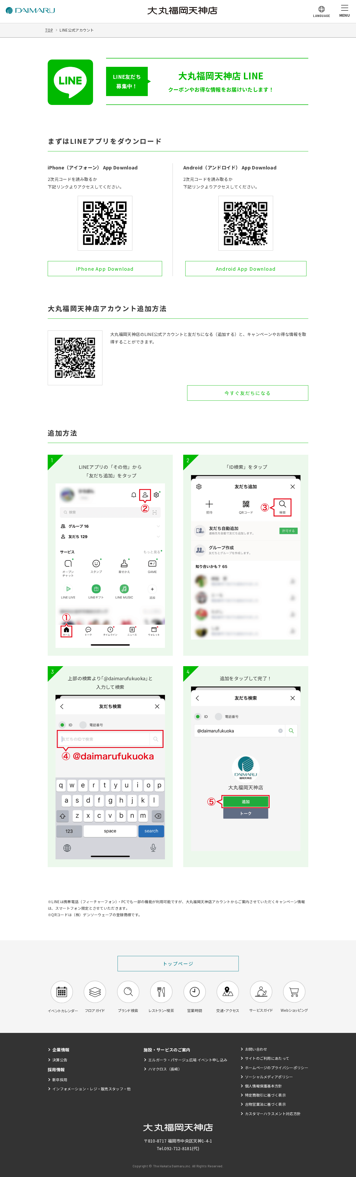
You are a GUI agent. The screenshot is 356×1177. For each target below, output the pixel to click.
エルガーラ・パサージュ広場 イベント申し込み (187, 1059)
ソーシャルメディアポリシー (269, 1076)
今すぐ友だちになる (247, 392)
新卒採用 (59, 1079)
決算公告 (59, 1059)
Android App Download (246, 268)
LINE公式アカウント (76, 30)
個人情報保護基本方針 (263, 1086)
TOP (49, 30)
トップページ (178, 963)
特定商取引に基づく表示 (265, 1095)
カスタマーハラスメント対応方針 (273, 1113)
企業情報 (60, 1049)
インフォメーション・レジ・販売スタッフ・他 (91, 1088)
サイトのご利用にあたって (267, 1058)
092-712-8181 (178, 1148)
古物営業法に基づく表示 (265, 1104)
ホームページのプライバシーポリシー (276, 1067)
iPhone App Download (105, 268)
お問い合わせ (256, 1049)
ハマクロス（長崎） (165, 1069)
